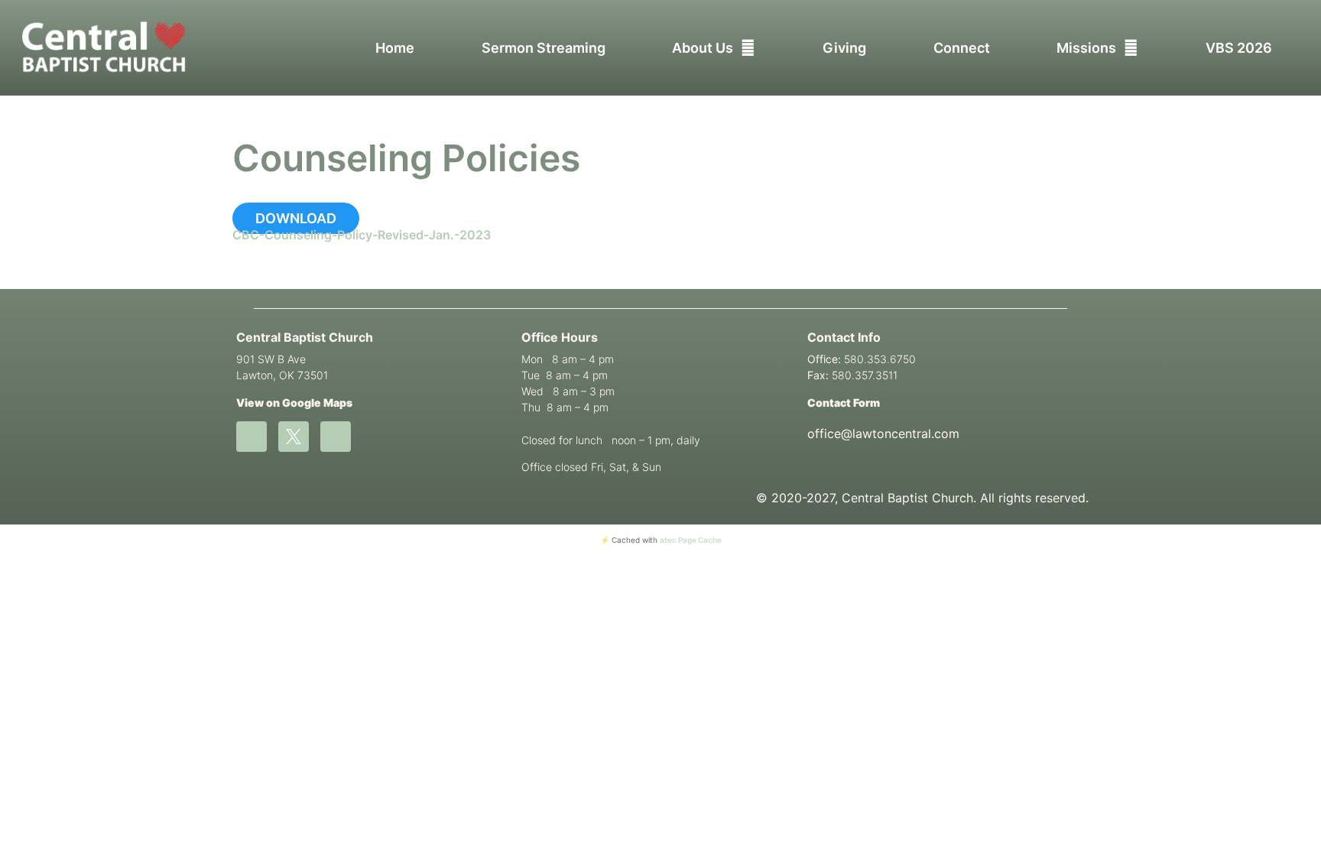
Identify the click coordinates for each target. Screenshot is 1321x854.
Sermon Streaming (543, 48)
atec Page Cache (691, 539)
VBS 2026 (1239, 48)
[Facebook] (251, 436)
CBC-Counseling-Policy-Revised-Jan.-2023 (361, 234)
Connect (961, 48)
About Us (702, 48)
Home (394, 48)
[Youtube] (335, 436)
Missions (1086, 48)
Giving (844, 48)
